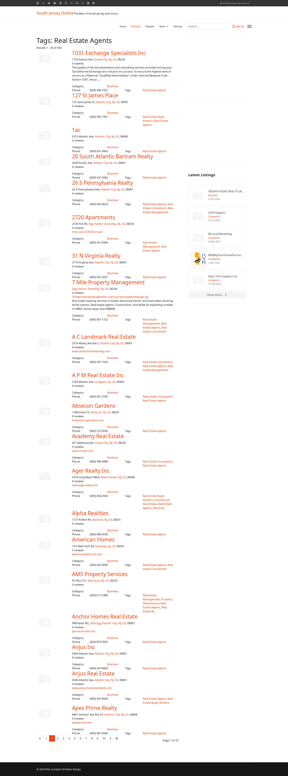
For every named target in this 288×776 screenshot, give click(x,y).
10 (103, 738)
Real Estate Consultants (157, 362)
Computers (214, 216)
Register (150, 26)
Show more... (215, 295)
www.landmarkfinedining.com (91, 351)
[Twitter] (43, 3)
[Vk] (93, 3)
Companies (214, 259)
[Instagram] (71, 3)
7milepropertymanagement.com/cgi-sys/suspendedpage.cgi (110, 297)
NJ (110, 59)
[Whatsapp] (83, 3)
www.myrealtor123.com (87, 554)
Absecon (96, 412)
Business (112, 86)
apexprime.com (82, 722)
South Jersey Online (55, 13)
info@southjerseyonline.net (236, 3)
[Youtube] (55, 3)
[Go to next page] (110, 738)
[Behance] (77, 3)
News (162, 26)
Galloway (100, 546)
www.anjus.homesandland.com (92, 688)
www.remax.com (82, 451)
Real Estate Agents (154, 90)
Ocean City (100, 59)
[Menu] (249, 26)
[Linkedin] (61, 3)
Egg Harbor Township (102, 224)
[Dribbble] (66, 3)
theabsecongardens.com (88, 420)
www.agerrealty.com (85, 485)
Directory (135, 26)
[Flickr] (88, 3)
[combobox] (207, 26)
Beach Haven (109, 477)
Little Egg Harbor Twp (103, 623)
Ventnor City (102, 136)
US (114, 59)
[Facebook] (37, 3)
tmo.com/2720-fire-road (87, 232)
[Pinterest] (49, 3)
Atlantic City (103, 102)
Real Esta (158, 508)
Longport (100, 382)
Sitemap (177, 26)
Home (123, 26)
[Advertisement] (217, 65)
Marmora (94, 580)
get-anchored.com (83, 631)
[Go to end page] (116, 738)
